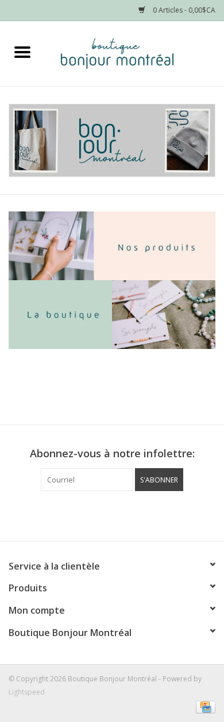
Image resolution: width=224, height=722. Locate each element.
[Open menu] (22, 51)
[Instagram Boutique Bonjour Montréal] (122, 514)
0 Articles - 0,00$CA (183, 10)
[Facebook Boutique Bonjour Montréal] (101, 514)
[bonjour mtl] (112, 140)
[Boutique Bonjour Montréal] (134, 52)
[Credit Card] (203, 706)
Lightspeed (27, 692)
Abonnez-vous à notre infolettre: (112, 454)
